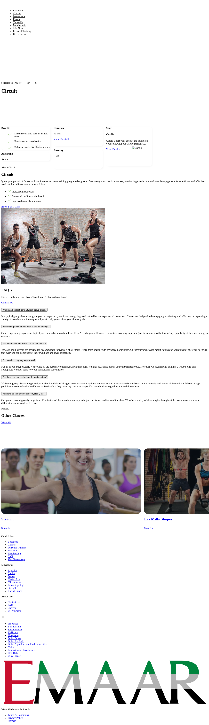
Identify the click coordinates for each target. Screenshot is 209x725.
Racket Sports (15, 591)
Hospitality (13, 635)
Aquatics (12, 570)
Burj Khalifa (14, 626)
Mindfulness (14, 582)
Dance (11, 576)
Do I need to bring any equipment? (19, 360)
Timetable (13, 550)
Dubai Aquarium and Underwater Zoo (27, 644)
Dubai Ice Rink (16, 641)
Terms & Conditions (18, 715)
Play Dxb (13, 653)
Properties (13, 623)
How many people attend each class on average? (26, 326)
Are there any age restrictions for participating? (25, 377)
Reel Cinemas (15, 629)
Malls (11, 647)
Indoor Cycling (16, 585)
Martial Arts (14, 579)
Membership (14, 553)
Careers (12, 608)
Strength (12, 588)
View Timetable (62, 139)
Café (10, 556)
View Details (113, 149)
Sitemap (12, 720)
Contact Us (7, 302)
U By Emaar (19, 34)
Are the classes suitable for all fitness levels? (24, 343)
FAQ (10, 605)
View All (6, 422)
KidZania (13, 632)
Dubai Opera (14, 638)
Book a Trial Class (10, 206)
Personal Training (17, 547)
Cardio (11, 573)
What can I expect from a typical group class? (24, 310)
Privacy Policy (15, 718)
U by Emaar (14, 656)
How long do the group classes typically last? (24, 394)
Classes (12, 544)
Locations (13, 541)
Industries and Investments (21, 650)
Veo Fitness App (16, 559)
